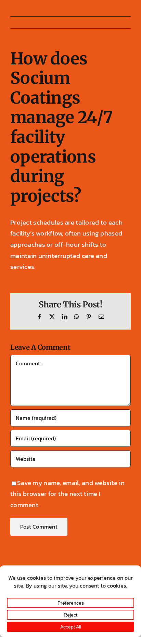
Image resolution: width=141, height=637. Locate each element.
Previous (91, 22)
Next (117, 22)
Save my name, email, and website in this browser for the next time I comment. (67, 494)
